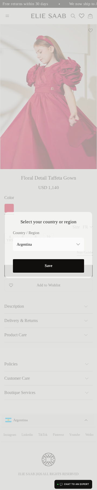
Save (48, 266)
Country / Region (26, 233)
